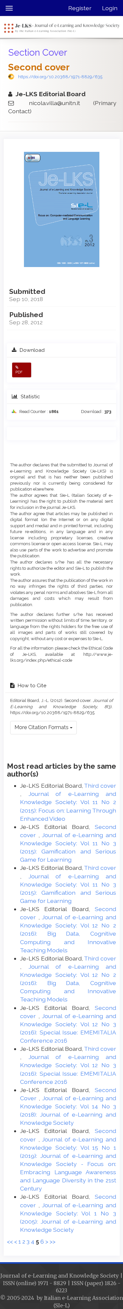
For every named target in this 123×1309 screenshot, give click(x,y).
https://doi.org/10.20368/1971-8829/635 (60, 76)
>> (52, 1241)
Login (109, 8)
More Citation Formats (42, 727)
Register (80, 8)
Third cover (100, 785)
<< (10, 1241)
